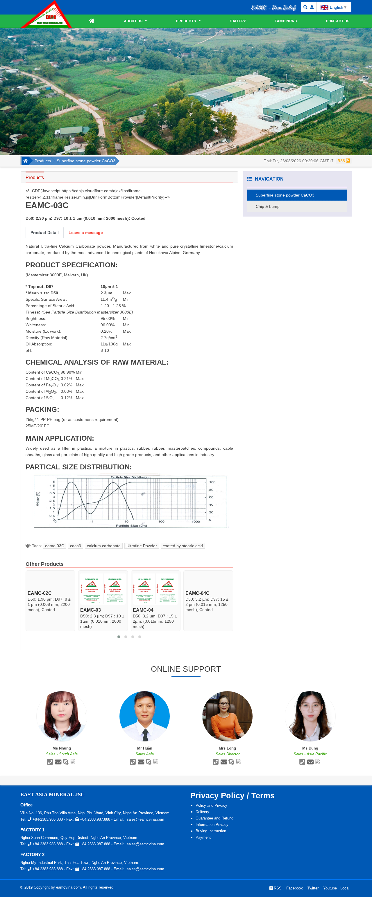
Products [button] (186, 21)
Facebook (294, 888)
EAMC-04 (90, 610)
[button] (304, 7)
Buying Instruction (211, 831)
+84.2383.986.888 (47, 844)
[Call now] (50, 762)
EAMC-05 (195, 593)
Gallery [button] (238, 21)
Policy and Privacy (211, 805)
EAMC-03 (38, 610)
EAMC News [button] (286, 21)
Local (344, 888)
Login (312, 7)
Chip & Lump (268, 206)
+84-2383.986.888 (47, 819)
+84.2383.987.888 (94, 819)
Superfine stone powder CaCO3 (285, 195)
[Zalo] (74, 762)
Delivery (202, 812)
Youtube (329, 888)
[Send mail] (58, 762)
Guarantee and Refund (214, 818)
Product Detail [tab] (45, 232)
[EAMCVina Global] (46, 14)
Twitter (312, 888)
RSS (342, 161)
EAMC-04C (145, 593)
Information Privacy (212, 824)
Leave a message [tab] (86, 232)
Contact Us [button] (337, 21)
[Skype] (66, 762)
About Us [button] (133, 21)
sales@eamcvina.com (145, 819)
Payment (203, 837)
